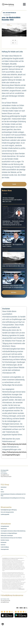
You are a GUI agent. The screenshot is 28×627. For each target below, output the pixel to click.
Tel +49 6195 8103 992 (5, 600)
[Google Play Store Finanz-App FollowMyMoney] (21, 611)
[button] (26, 608)
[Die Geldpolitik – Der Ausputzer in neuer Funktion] (13, 238)
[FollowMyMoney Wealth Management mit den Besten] (8, 3)
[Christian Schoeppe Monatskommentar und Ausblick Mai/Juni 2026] (13, 198)
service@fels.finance (5, 475)
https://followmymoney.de (6, 476)
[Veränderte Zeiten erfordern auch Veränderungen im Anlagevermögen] (13, 279)
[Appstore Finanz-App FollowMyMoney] (7, 611)
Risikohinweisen (21, 589)
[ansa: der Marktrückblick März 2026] (13, 259)
